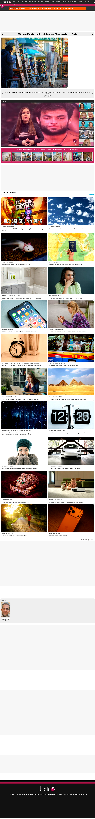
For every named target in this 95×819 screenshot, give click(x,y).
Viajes (69, 794)
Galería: (47, 150)
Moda (10, 794)
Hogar (42, 794)
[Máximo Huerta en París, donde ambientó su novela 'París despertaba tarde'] (17, 157)
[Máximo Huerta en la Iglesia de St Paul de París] (57, 157)
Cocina (36, 794)
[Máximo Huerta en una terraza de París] (88, 157)
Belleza (15, 794)
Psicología (54, 794)
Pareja (24, 794)
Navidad (75, 794)
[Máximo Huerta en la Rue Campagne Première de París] (67, 157)
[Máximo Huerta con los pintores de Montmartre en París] (78, 157)
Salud (47, 794)
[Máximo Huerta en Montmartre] (37, 157)
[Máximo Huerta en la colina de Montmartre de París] (47, 157)
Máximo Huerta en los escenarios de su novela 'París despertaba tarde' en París (40, 5)
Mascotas (62, 794)
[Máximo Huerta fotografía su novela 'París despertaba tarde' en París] (27, 157)
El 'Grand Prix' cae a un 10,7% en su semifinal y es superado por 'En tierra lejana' (42, 8)
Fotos (12, 5)
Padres (30, 794)
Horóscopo (83, 794)
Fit (20, 794)
